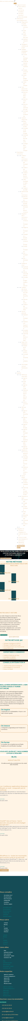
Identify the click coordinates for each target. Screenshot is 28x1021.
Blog (5, 950)
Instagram (6, 929)
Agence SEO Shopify (25, 426)
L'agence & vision (21, 5)
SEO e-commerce (25, 404)
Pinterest (6, 931)
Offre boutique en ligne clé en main (25, 183)
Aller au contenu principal (7, 1)
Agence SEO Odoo (25, 443)
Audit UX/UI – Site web (25, 35)
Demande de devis (8, 952)
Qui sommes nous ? (8, 895)
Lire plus (2, 799)
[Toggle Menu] (15, 3)
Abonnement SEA (25, 100)
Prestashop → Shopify (25, 236)
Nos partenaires (7, 909)
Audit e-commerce (25, 27)
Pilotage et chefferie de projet (25, 46)
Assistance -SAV (7, 957)
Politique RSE (7, 900)
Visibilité (19, 373)
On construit (5, 590)
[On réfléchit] (2, 569)
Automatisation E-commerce (11, 667)
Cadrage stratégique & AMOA (24, 51)
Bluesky (6, 924)
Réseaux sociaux (7, 983)
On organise (13, 581)
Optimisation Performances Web (25, 337)
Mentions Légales (8, 904)
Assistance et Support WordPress (25, 325)
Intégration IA (20, 528)
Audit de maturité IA (25, 41)
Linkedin (6, 922)
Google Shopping (25, 508)
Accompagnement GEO (25, 453)
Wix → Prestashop (25, 255)
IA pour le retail (22, 537)
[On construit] (2, 587)
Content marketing (25, 484)
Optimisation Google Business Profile (25, 491)
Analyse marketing (25, 66)
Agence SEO (6, 978)
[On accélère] (13, 595)
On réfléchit (5, 573)
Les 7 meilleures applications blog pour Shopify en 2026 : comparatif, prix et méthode (13, 788)
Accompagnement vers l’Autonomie (13, 647)
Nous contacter (7, 954)
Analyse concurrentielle (25, 71)
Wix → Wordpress (25, 260)
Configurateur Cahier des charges (25, 147)
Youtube (6, 928)
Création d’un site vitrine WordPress (25, 294)
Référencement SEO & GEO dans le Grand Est (25, 395)
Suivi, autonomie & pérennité (25, 89)
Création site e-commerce (24, 157)
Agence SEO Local (25, 386)
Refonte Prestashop (25, 198)
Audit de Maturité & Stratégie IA (13, 665)
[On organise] (13, 578)
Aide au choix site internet (25, 273)
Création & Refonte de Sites (11, 655)
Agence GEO (7, 979)
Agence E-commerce (8, 974)
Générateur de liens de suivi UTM (25, 138)
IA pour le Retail (8, 669)
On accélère (13, 599)
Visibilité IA (24, 450)
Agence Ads (6, 981)
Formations (6, 902)
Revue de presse (22, 17)
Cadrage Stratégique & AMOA (11, 643)
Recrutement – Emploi (9, 955)
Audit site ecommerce (25, 268)
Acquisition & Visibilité (9, 657)
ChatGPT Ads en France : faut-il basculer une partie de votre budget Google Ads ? (12, 823)
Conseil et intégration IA (9, 976)
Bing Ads (25, 515)
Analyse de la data (25, 347)
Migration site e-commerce (24, 215)
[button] (3, 1002)
